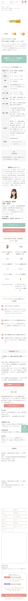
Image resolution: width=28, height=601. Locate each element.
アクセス (16, 519)
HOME (2, 6)
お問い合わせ (4, 523)
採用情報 (16, 523)
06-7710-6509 (16, 577)
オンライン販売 (4, 516)
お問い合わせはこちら (14, 405)
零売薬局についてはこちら (14, 384)
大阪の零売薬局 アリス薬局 (10, 598)
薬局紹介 (16, 509)
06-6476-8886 (16, 584)
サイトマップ (4, 529)
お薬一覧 (8, 6)
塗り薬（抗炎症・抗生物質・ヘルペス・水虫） (10, 8)
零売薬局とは (17, 513)
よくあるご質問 (17, 516)
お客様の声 (4, 519)
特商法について (4, 526)
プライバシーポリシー (18, 526)
